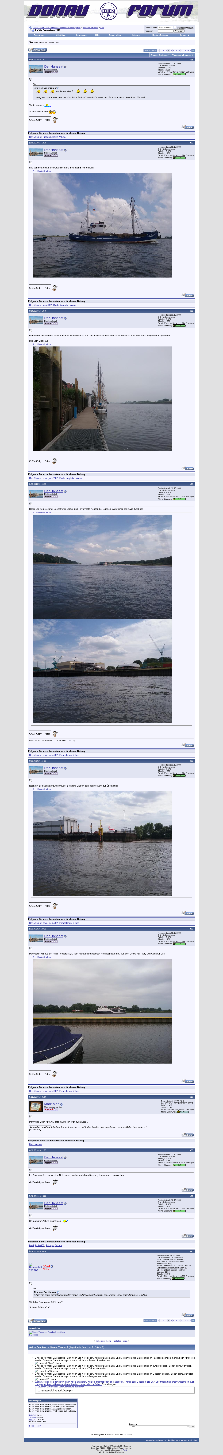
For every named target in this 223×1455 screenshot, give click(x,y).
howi (45, 478)
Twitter (57, 1390)
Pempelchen (65, 755)
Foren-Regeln (35, 1426)
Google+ (68, 1390)
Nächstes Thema (120, 1341)
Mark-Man (51, 1104)
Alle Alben (61, 35)
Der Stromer (35, 137)
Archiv (171, 1440)
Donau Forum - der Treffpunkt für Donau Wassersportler (56, 28)
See (102, 28)
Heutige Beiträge (160, 35)
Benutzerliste (115, 35)
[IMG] (31, 1419)
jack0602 (47, 305)
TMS (125, 1450)
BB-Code (33, 1415)
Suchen (183, 35)
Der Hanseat (53, 66)
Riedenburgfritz (50, 137)
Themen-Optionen (159, 55)
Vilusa (62, 137)
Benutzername (151, 27)
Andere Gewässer (90, 28)
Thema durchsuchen (181, 55)
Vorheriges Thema (103, 1341)
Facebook (33, 1335)
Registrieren (39, 35)
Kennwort (149, 31)
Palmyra (50, 1245)
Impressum (81, 35)
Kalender (136, 35)
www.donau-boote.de (156, 1440)
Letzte (187, 50)
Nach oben (193, 1440)
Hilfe (97, 35)
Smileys (32, 1417)
